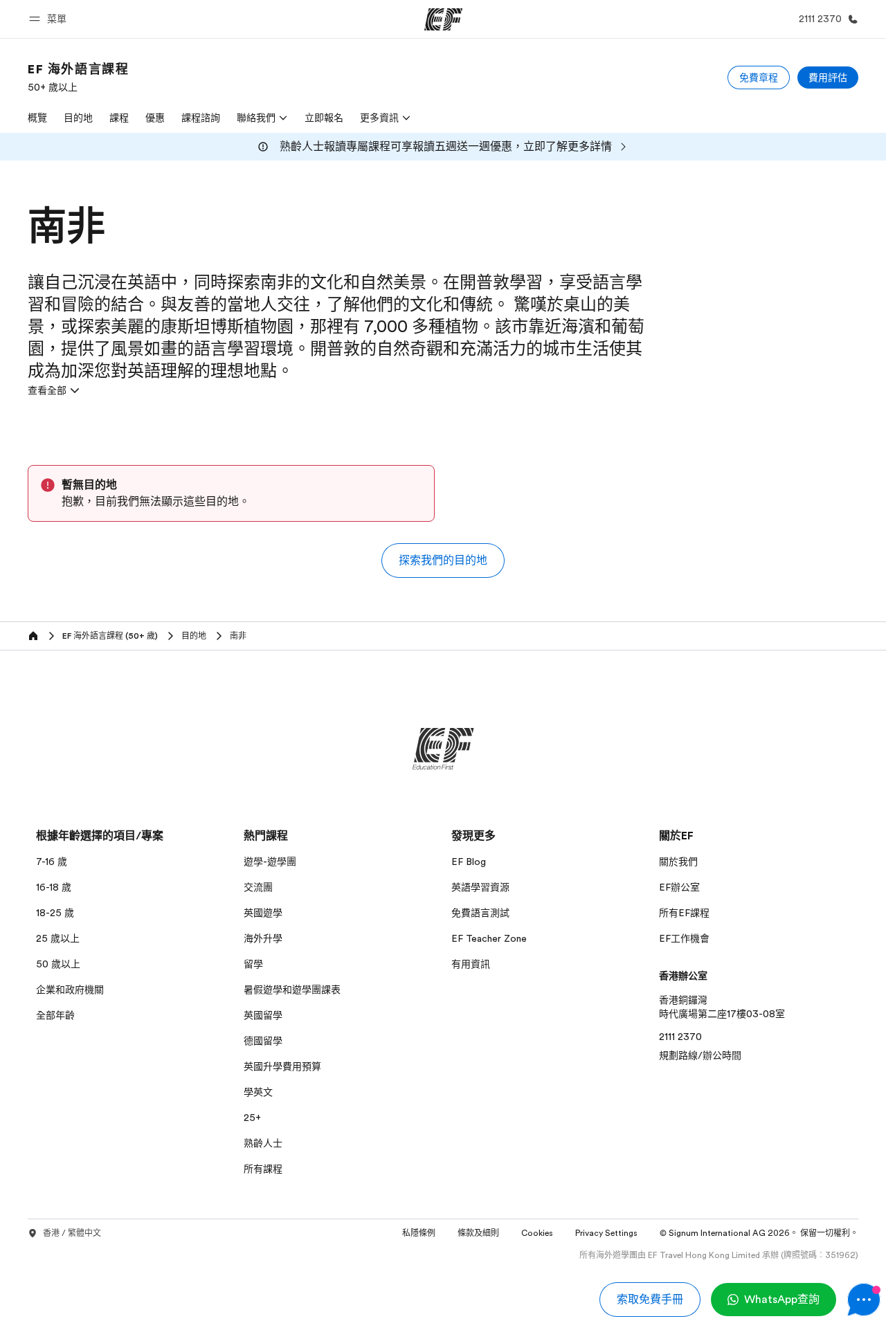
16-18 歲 (53, 887)
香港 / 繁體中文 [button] (72, 1233)
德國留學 (263, 1040)
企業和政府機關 (70, 989)
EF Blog (468, 861)
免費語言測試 (480, 912)
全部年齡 (55, 1015)
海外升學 (263, 938)
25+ (252, 1117)
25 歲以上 (58, 938)
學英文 (258, 1091)
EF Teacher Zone (489, 938)
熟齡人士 (263, 1143)
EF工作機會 (684, 938)
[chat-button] (863, 1299)
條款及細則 (478, 1233)
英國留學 (263, 1015)
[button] (50, 19)
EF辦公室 (679, 887)
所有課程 (263, 1168)
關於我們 (678, 861)
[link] (78, 77)
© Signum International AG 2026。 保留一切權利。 (759, 1233)
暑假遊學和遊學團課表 (292, 989)
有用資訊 (470, 963)
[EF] (443, 19)
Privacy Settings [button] (606, 1233)
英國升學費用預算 (282, 1066)
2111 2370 (680, 1036)
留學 (253, 963)
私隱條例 (418, 1233)
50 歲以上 (58, 963)
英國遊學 (263, 912)
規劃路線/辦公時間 (700, 1055)
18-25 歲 (55, 912)
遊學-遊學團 (270, 861)
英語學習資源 (480, 887)
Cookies (537, 1233)
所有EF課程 (684, 912)
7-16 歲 (51, 861)
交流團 (258, 887)
